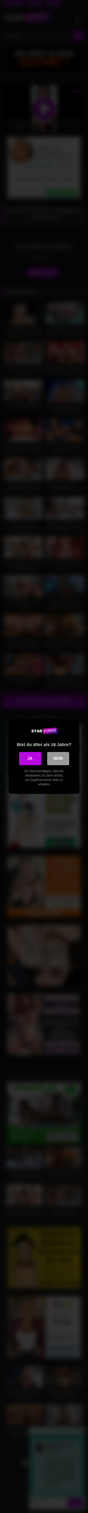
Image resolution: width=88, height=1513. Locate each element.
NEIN (58, 758)
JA (30, 758)
